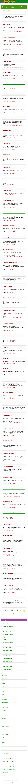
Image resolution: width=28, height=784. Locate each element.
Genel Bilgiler (4, 675)
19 (21, 611)
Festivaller (4, 715)
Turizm (3, 688)
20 (24, 611)
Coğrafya (4, 680)
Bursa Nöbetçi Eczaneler (8, 761)
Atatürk (3, 742)
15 (12, 611)
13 (7, 611)
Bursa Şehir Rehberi (14, 780)
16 (14, 611)
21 (13, 613)
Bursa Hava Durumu (7, 753)
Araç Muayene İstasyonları (7, 731)
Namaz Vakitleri (5, 734)
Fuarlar (3, 723)
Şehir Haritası (5, 702)
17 (17, 611)
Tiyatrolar (4, 721)
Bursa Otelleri (5, 704)
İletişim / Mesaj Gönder (7, 775)
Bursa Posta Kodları (6, 729)
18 (19, 611)
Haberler (4, 694)
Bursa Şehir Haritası (7, 755)
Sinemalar (4, 718)
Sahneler (4, 713)
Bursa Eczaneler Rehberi (8, 758)
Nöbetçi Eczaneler (6, 696)
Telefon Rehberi (5, 726)
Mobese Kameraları (6, 739)
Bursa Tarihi (4, 678)
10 (24, 610)
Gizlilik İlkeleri (5, 772)
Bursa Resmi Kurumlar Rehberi (9, 769)
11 (2, 611)
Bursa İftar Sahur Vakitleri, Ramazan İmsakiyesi (12, 764)
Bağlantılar (4, 737)
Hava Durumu (5, 699)
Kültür (3, 691)
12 (5, 611)
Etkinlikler (4, 710)
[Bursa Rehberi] (8, 1)
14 (9, 611)
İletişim (3, 747)
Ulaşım (3, 683)
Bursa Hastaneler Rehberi (8, 766)
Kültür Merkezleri (5, 707)
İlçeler (3, 686)
